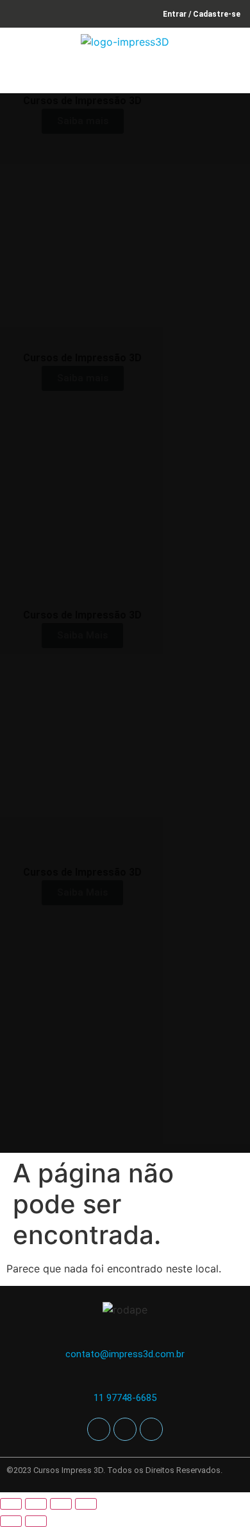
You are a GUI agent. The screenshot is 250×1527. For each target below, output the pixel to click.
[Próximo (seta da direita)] (36, 1521)
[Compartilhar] (61, 1504)
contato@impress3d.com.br (125, 1354)
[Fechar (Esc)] (86, 1504)
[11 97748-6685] (125, 1381)
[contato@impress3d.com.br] (125, 1337)
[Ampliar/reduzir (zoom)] (11, 1504)
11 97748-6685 (125, 1398)
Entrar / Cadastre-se (201, 14)
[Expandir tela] (36, 1504)
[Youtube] (151, 1429)
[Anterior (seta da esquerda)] (11, 1521)
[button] (233, 74)
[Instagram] (125, 1429)
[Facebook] (98, 1429)
